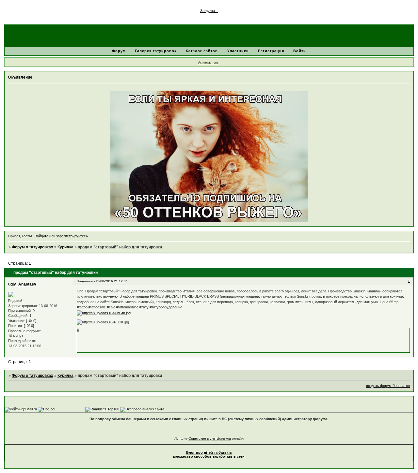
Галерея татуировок (156, 51)
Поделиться (86, 281)
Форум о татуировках (32, 247)
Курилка (65, 247)
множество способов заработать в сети (209, 456)
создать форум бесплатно (388, 386)
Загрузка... (209, 11)
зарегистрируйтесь (72, 236)
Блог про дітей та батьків (209, 452)
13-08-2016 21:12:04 (111, 281)
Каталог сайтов (202, 51)
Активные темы (208, 62)
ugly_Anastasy (22, 284)
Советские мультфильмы (209, 438)
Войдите (41, 236)
